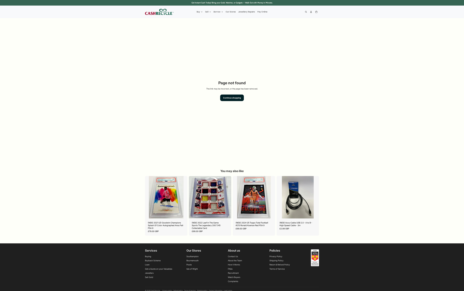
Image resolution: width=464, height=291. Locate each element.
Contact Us (233, 256)
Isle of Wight (192, 269)
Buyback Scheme (153, 260)
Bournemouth (192, 260)
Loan (147, 264)
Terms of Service (277, 269)
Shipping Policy (276, 260)
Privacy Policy (275, 256)
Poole (189, 264)
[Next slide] (183, 197)
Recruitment (233, 273)
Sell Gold (149, 277)
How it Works (234, 264)
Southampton (192, 256)
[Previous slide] (148, 197)
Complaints (233, 281)
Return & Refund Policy (279, 264)
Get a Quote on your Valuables (158, 269)
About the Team (235, 260)
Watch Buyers (234, 277)
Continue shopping (232, 98)
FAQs (230, 269)
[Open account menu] (311, 12)
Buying (148, 256)
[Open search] (306, 12)
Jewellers (149, 273)
